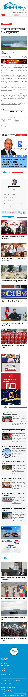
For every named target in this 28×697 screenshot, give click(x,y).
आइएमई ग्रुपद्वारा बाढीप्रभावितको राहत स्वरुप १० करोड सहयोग (13, 237)
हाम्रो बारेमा (10, 680)
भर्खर (5, 407)
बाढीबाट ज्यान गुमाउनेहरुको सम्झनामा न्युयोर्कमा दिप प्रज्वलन (13, 431)
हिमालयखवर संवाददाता (6, 52)
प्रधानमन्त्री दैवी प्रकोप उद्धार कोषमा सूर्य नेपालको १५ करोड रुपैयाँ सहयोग (13, 479)
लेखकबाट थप (14, 189)
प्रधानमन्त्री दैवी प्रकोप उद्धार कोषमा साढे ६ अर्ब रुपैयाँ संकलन (13, 495)
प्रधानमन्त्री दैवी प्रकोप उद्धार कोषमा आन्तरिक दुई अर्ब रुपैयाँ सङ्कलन (13, 260)
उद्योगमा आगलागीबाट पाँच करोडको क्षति (7, 124)
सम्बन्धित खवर (8, 217)
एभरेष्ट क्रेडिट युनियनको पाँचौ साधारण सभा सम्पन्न (13, 194)
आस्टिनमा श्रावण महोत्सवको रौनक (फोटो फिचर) (13, 598)
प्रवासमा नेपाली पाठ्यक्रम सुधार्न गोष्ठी (10, 206)
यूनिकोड (16, 683)
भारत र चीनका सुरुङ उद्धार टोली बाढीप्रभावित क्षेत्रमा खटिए (13, 463)
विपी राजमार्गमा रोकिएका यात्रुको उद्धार (20, 118)
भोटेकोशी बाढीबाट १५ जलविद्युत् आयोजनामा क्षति (14, 281)
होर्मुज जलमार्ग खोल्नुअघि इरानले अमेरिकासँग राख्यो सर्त (13, 618)
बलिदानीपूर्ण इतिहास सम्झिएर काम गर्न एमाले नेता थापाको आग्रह (13, 579)
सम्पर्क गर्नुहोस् (3, 683)
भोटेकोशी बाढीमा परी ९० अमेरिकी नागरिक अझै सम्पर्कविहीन (13, 510)
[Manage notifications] (25, 694)
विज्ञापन (10, 683)
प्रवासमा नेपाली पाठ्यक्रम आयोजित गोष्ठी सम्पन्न (12, 200)
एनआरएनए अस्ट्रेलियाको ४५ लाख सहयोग (12, 447)
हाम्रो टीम (4, 680)
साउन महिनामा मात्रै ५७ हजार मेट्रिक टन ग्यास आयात (13, 346)
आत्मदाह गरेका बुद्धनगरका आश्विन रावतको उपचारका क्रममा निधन (7, 118)
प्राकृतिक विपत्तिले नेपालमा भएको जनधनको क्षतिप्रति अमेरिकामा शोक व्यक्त (12, 414)
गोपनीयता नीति (17, 680)
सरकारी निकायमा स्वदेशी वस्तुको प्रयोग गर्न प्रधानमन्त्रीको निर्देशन (12, 324)
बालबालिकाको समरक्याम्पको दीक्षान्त (10, 197)
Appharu (22, 695)
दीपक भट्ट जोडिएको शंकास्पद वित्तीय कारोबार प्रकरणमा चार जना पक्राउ (13, 302)
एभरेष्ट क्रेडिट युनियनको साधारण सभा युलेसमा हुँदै (13, 203)
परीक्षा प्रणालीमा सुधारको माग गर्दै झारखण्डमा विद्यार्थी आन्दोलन (14, 639)
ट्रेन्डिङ (5, 559)
